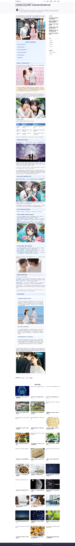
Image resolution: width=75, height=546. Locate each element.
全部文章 (41, 544)
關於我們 (34, 544)
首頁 (44, 1)
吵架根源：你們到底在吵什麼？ (21, 44)
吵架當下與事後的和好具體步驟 (21, 52)
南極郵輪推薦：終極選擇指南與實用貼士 (37, 474)
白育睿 (22, 9)
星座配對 (50, 52)
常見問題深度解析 (19, 57)
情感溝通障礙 (53, 52)
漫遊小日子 (19, 1)
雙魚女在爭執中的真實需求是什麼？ (22, 49)
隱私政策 (36, 544)
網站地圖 (39, 544)
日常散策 (55, 1)
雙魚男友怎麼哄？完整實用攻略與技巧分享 (22, 490)
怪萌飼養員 (51, 1)
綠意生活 (58, 1)
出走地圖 (47, 1)
